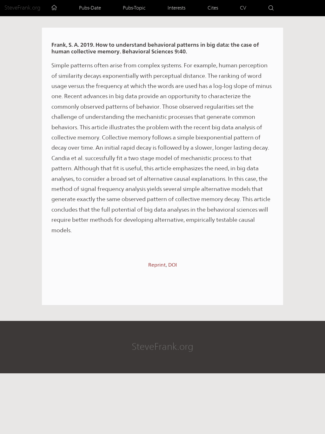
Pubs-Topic (134, 8)
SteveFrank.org (22, 7)
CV (243, 8)
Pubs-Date (90, 8)
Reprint (157, 265)
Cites (213, 8)
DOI (172, 265)
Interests (176, 8)
